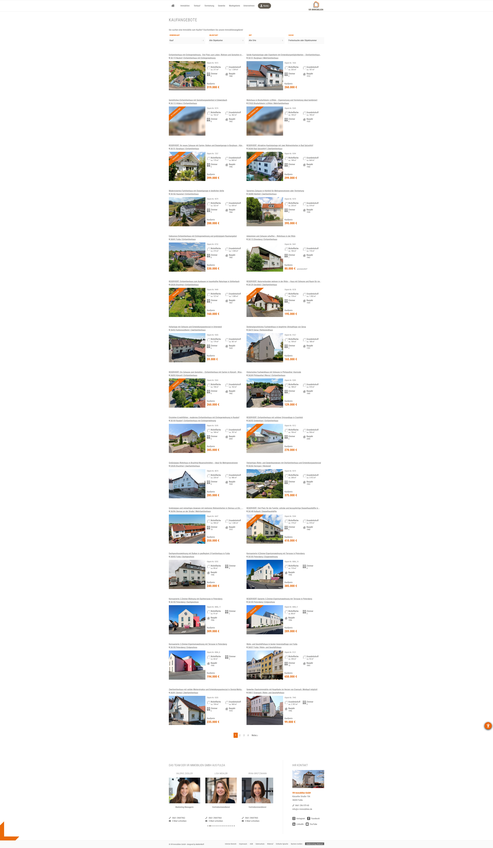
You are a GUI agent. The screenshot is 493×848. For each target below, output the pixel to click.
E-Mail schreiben (179, 821)
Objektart (213, 35)
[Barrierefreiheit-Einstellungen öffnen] (488, 725)
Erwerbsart (175, 35)
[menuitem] (173, 5)
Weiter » (255, 735)
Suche (291, 35)
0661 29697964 (178, 818)
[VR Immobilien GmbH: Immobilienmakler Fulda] (316, 5)
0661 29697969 (251, 818)
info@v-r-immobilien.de (302, 809)
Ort (250, 35)
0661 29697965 (215, 818)
